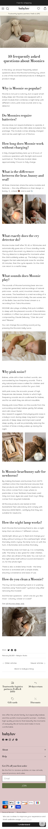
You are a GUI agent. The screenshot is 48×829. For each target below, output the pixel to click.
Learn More (26, 819)
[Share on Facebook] (12, 650)
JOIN (24, 785)
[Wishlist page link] (38, 8)
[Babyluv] (24, 8)
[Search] (9, 9)
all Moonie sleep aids (15, 603)
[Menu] (3, 9)
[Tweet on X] (9, 650)
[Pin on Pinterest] (15, 650)
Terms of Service (8, 812)
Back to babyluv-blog (24, 669)
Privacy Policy (21, 812)
